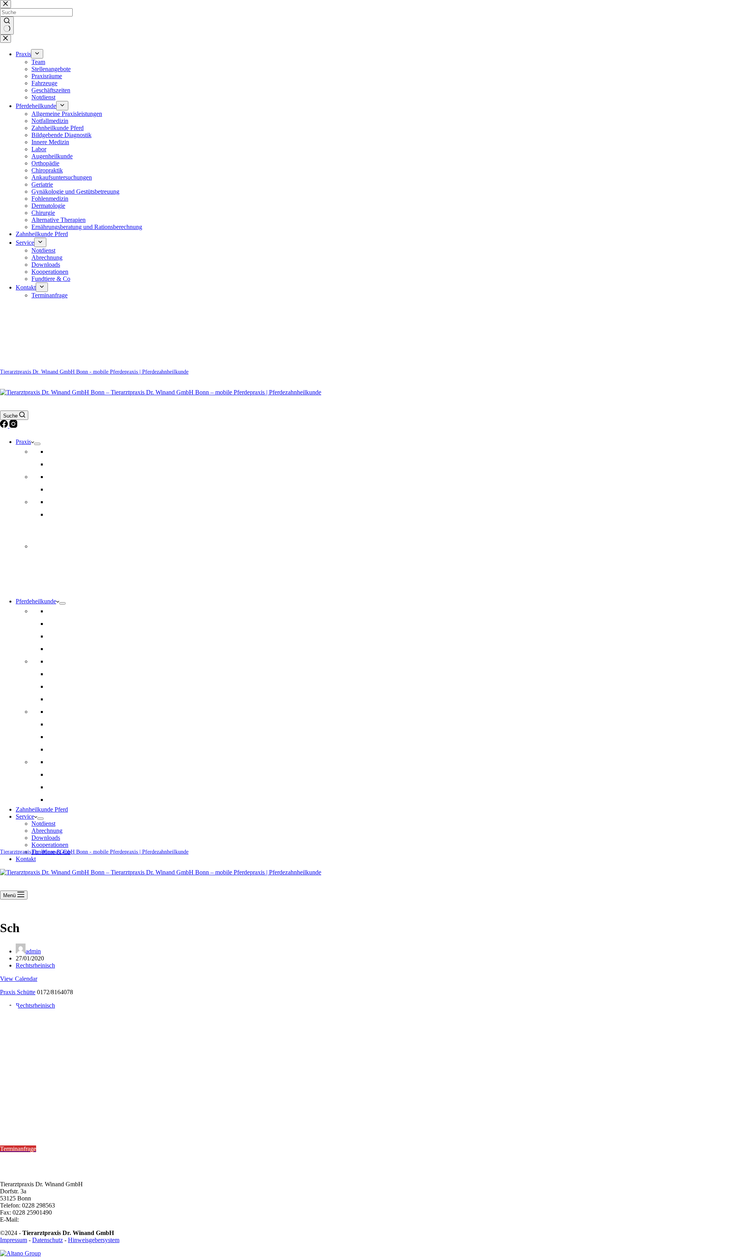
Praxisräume (62, 476)
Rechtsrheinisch (35, 965)
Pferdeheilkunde (36, 601)
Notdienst (59, 514)
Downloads (45, 837)
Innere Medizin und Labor (79, 762)
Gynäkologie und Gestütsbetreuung (91, 724)
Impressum (13, 1240)
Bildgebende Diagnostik (77, 711)
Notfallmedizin (65, 661)
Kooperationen (49, 844)
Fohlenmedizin (65, 774)
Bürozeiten (14, 1156)
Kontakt (26, 859)
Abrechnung (46, 830)
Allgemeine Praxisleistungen (82, 611)
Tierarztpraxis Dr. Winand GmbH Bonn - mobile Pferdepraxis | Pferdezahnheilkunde (94, 372)
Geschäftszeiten (66, 501)
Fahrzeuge (60, 489)
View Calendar (18, 978)
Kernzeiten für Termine (31, 1127)
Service (25, 816)
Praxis (23, 441)
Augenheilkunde (67, 736)
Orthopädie (61, 623)
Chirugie (58, 787)
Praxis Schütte (17, 992)
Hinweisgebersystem (93, 1240)
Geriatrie (58, 686)
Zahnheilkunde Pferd (73, 648)
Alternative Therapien (74, 749)
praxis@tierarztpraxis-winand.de (60, 1219)
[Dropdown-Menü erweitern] (37, 444)
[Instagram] (13, 425)
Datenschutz (47, 1240)
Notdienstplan (17, 1107)
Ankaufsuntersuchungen (77, 674)
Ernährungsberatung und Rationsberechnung (102, 799)
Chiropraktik (63, 636)
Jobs (52, 464)
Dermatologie (64, 699)
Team (54, 451)
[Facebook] (4, 425)
